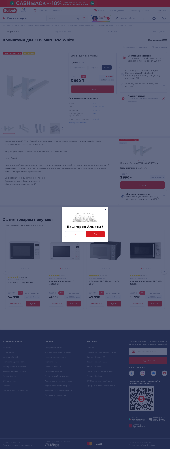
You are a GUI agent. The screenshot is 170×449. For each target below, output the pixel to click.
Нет (75, 234)
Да (95, 234)
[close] (105, 209)
